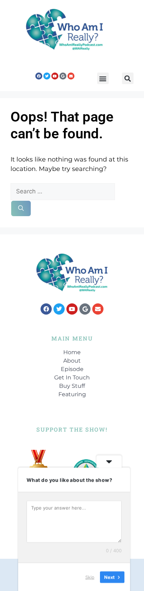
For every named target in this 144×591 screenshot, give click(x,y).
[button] (103, 78)
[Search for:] (62, 191)
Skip (89, 576)
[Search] (20, 208)
